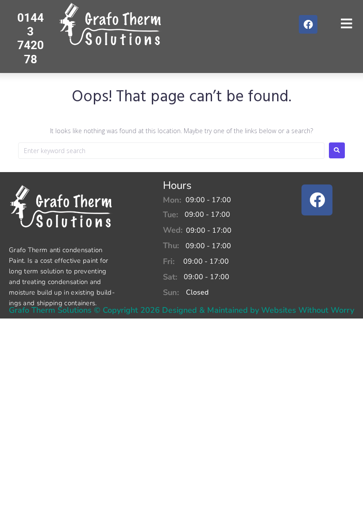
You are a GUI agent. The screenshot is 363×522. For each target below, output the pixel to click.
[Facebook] (308, 24)
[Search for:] (171, 150)
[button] (346, 23)
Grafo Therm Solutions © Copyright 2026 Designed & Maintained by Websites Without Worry (181, 310)
